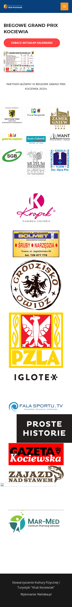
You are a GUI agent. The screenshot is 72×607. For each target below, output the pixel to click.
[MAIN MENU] (64, 7)
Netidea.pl (44, 594)
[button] (32, 42)
